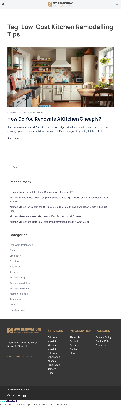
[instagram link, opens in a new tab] (14, 395)
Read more (13, 138)
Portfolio (74, 341)
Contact (74, 349)
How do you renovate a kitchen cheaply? (54, 119)
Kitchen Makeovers (20, 288)
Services (74, 345)
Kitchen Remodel (19, 293)
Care (12, 250)
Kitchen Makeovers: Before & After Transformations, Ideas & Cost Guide (49, 221)
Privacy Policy (103, 337)
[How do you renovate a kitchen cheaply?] (60, 77)
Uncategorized (18, 310)
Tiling (13, 304)
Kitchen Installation (20, 282)
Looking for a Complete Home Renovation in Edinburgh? (41, 192)
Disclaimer (101, 345)
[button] (3, 4)
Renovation (36, 112)
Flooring (14, 261)
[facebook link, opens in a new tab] (8, 395)
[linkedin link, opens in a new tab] (24, 395)
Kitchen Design (18, 277)
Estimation (15, 255)
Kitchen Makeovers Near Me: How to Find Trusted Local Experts (45, 216)
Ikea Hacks (16, 266)
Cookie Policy (103, 341)
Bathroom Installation (21, 244)
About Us (75, 337)
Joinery (14, 272)
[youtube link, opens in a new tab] (19, 395)
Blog (72, 352)
